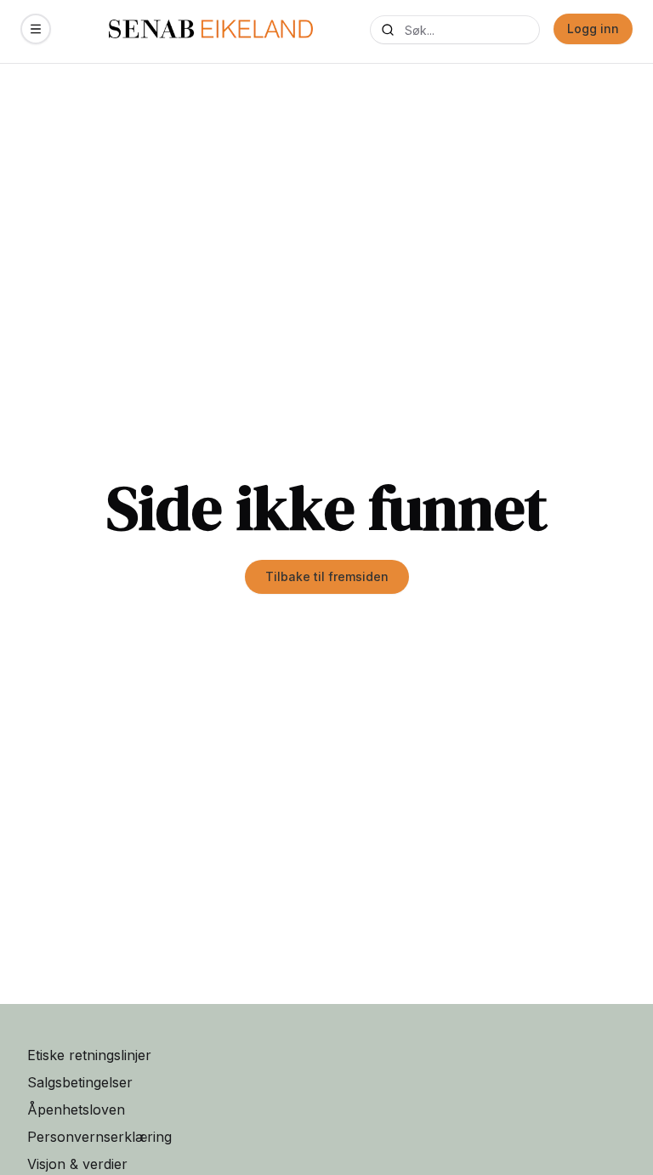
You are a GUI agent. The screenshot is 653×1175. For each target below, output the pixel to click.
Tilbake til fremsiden (327, 576)
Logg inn (593, 28)
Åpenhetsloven (76, 1109)
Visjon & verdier (77, 1163)
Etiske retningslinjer (89, 1055)
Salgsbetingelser (80, 1082)
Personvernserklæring (99, 1136)
